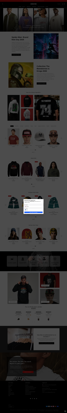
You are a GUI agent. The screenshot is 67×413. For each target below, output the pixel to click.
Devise (26, 208)
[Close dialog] (42, 199)
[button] (33, 206)
